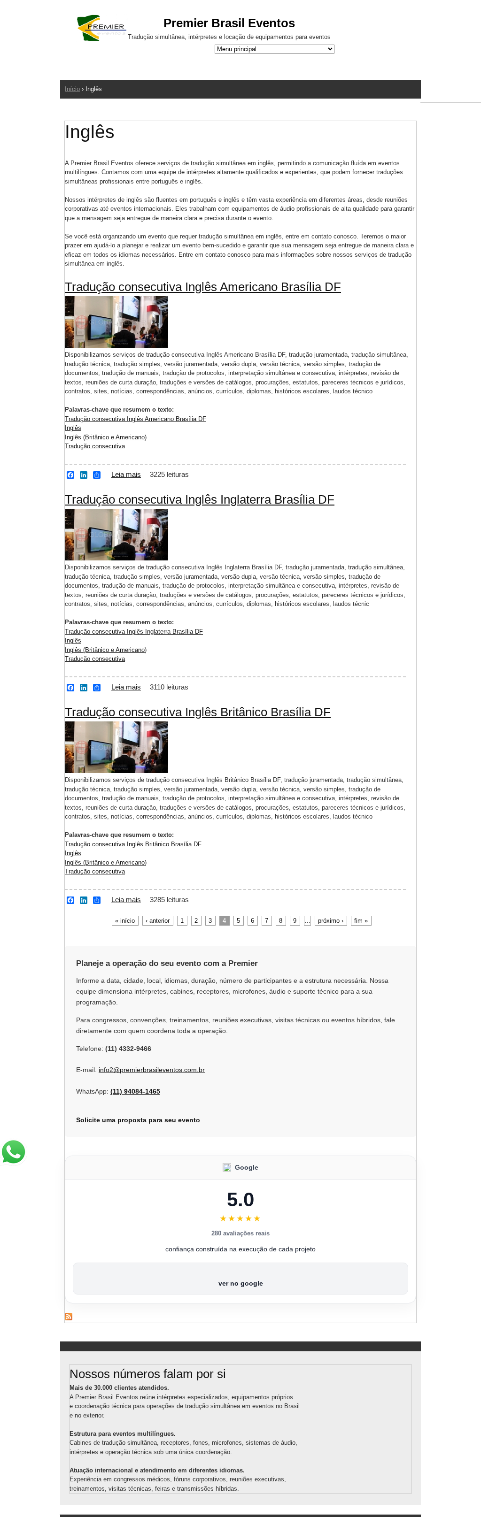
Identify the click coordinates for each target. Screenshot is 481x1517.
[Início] (102, 29)
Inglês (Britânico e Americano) (106, 437)
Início (72, 88)
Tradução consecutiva (95, 446)
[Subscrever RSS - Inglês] (68, 1318)
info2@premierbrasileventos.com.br (152, 1069)
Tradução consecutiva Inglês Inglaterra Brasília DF (199, 499)
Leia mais (126, 474)
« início (125, 920)
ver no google (240, 1283)
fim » (361, 920)
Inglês (73, 427)
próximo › (330, 920)
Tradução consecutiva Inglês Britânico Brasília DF (198, 712)
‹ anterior (158, 920)
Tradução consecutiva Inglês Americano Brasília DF (203, 287)
